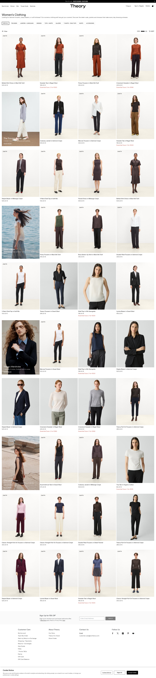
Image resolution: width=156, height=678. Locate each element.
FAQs (19, 649)
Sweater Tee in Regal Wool (48, 83)
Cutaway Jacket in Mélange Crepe (89, 485)
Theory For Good (54, 636)
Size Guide (21, 646)
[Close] (154, 1)
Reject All (119, 672)
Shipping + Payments (25, 641)
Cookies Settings (106, 672)
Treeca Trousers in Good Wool (49, 311)
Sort (152, 31)
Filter (5, 31)
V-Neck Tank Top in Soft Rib (49, 198)
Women (12, 6)
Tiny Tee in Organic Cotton (125, 485)
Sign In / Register (139, 6)
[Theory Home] (78, 6)
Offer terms (43, 620)
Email (81, 633)
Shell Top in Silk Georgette (86, 311)
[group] (21, 57)
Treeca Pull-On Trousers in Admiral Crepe (129, 427)
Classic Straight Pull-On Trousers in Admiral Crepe (18, 542)
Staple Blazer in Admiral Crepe (126, 369)
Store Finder (53, 638)
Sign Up (110, 618)
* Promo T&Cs (22, 651)
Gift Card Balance (23, 659)
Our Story (52, 633)
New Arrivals (5, 6)
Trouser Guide (24, 6)
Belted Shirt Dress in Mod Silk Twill (13, 83)
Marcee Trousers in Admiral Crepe (89, 141)
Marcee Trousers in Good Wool (50, 369)
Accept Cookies (132, 672)
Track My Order (23, 636)
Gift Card (21, 657)
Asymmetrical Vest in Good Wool (50, 485)
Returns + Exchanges (25, 643)
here (64, 620)
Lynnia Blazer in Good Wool (125, 311)
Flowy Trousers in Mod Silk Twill (88, 83)
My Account (22, 633)
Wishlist (148, 6)
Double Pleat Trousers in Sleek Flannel (90, 542)
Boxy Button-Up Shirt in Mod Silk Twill (90, 254)
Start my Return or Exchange (27, 638)
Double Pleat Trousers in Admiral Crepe (129, 254)
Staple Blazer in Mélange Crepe (12, 198)
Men (17, 6)
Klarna (20, 654)
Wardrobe (32, 6)
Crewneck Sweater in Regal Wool (127, 83)
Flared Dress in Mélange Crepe (88, 198)
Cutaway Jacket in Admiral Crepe (51, 141)
